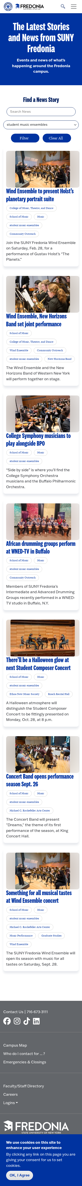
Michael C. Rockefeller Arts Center (30, 811)
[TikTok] (27, 1021)
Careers (10, 1094)
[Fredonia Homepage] (24, 5)
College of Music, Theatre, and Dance (31, 208)
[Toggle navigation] (74, 7)
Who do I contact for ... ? (24, 1053)
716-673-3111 (37, 1011)
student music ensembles (24, 225)
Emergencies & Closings (24, 1062)
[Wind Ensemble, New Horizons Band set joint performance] (42, 294)
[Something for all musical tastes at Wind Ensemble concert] (42, 871)
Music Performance (21, 936)
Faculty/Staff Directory (23, 1086)
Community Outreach (23, 234)
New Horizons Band (60, 359)
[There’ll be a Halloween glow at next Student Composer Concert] (42, 638)
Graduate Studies (51, 936)
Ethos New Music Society (24, 694)
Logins (9, 1102)
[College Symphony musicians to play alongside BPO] (42, 413)
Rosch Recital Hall (58, 694)
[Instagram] (18, 1021)
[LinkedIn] (37, 1021)
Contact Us (13, 1011)
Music (40, 217)
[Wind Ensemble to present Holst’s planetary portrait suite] (42, 169)
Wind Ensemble (19, 350)
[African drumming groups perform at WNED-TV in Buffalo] (42, 521)
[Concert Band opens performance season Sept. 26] (42, 754)
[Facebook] (8, 1021)
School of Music (19, 217)
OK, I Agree (20, 1175)
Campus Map (15, 1045)
